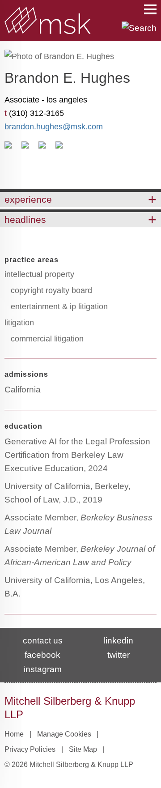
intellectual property (39, 274)
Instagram (43, 669)
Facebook (42, 655)
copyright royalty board (51, 290)
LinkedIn (59, 148)
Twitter (118, 655)
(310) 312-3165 (36, 113)
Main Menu (150, 9)
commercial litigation (47, 338)
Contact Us (43, 640)
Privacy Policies (29, 749)
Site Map (83, 749)
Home (14, 734)
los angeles (67, 99)
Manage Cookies (64, 734)
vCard (25, 148)
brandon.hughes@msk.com (53, 126)
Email (8, 148)
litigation (19, 322)
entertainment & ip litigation (59, 306)
